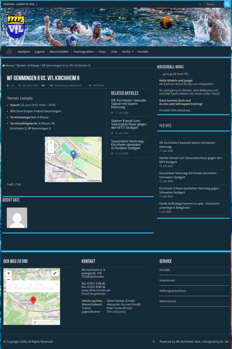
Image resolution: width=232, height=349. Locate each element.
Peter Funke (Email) (119, 308)
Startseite (9, 51)
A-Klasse (33, 65)
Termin (21, 65)
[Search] (227, 4)
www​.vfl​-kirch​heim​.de (96, 290)
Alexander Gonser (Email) (123, 304)
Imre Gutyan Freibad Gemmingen (39, 111)
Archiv (126, 51)
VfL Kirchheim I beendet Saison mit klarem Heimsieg (128, 103)
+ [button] (51, 143)
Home (9, 65)
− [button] (51, 149)
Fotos (102, 51)
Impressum (167, 280)
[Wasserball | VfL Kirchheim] (16, 26)
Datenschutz (168, 301)
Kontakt (143, 51)
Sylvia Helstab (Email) (120, 300)
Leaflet (61, 180)
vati (12, 85)
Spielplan (24, 51)
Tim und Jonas (180, 110)
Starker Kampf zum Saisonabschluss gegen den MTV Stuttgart (128, 124)
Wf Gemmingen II (39, 128)
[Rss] (200, 4)
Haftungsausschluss (173, 290)
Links (114, 51)
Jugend (40, 51)
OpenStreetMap (78, 180)
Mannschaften (59, 51)
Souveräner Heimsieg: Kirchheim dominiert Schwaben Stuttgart (127, 144)
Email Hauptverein (94, 293)
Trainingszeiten (84, 51)
